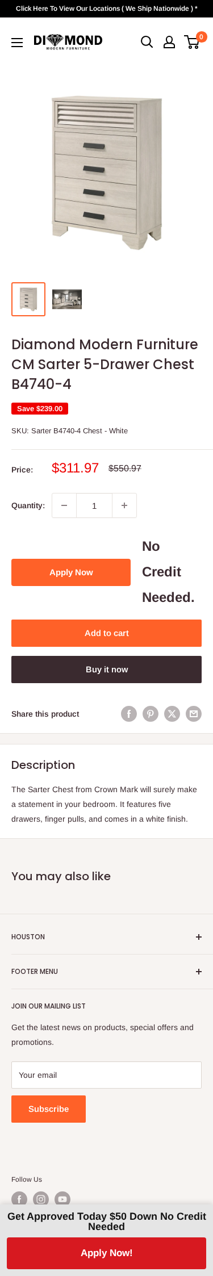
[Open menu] (17, 42)
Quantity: (28, 505)
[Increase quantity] (124, 505)
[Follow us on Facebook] (19, 1199)
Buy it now (107, 669)
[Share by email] (194, 714)
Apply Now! (107, 1253)
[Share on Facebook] (129, 714)
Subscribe (48, 1109)
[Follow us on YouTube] (62, 1199)
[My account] (169, 42)
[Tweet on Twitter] (172, 714)
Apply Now (71, 572)
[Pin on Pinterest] (150, 714)
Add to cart (107, 633)
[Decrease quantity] (64, 505)
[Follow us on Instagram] (41, 1199)
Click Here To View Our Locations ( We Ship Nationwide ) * (107, 8)
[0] (192, 42)
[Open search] (147, 42)
